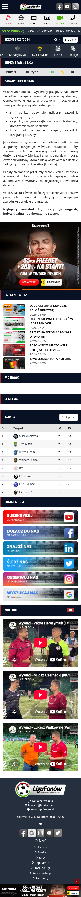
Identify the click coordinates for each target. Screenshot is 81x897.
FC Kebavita (25, 475)
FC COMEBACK (27, 483)
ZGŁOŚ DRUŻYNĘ (13, 31)
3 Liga (69, 39)
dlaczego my (65, 31)
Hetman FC (25, 491)
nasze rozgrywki (40, 31)
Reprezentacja (41, 873)
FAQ (41, 857)
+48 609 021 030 (42, 801)
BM (20, 467)
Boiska (41, 852)
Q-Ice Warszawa (28, 435)
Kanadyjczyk (17, 55)
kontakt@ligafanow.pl (42, 805)
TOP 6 (58, 55)
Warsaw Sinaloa (28, 459)
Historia (41, 847)
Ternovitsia (25, 443)
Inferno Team (26, 451)
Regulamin (41, 862)
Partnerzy (41, 878)
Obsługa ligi (41, 867)
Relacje (73, 55)
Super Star (40, 55)
